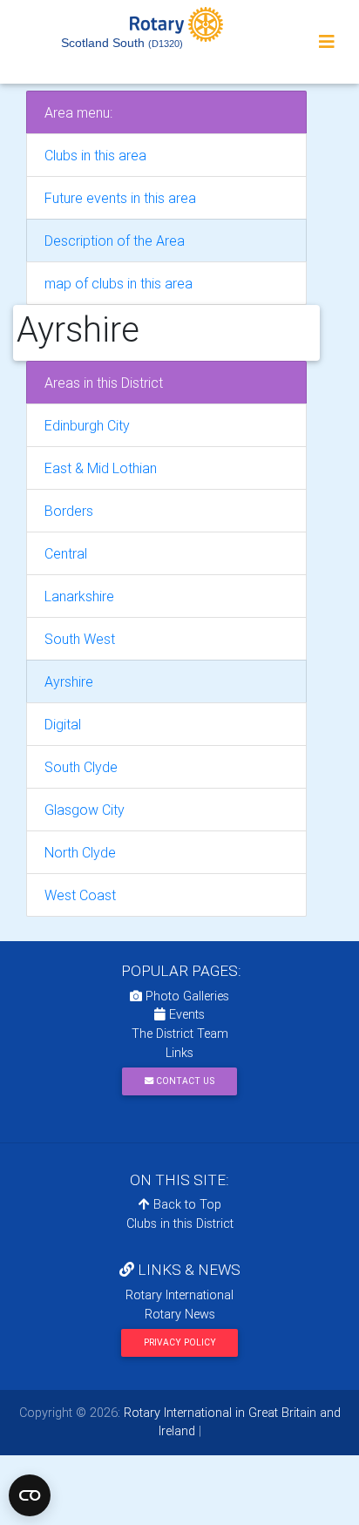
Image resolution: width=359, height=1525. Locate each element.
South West (79, 638)
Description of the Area (114, 240)
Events (185, 1014)
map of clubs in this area (118, 283)
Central (65, 553)
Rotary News (180, 1314)
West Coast (80, 895)
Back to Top (185, 1204)
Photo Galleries (185, 996)
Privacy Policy (180, 1342)
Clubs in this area (95, 155)
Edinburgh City (87, 425)
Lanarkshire (79, 596)
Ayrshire (68, 681)
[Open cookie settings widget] (30, 1495)
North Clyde (80, 852)
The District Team (180, 1033)
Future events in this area (120, 198)
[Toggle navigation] (326, 42)
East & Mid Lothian (100, 468)
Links (179, 1053)
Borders (68, 510)
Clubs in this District (180, 1223)
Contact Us (183, 1081)
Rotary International (179, 1295)
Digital (62, 724)
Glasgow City (84, 809)
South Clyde (81, 767)
